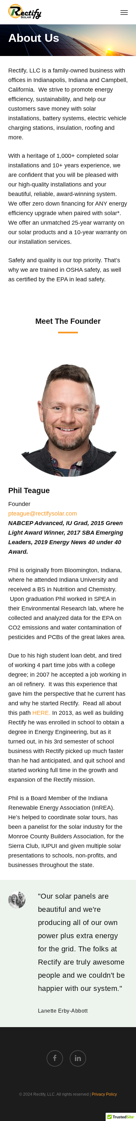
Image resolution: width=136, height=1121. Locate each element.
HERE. (42, 713)
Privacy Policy (104, 1094)
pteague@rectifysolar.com (42, 513)
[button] (124, 12)
